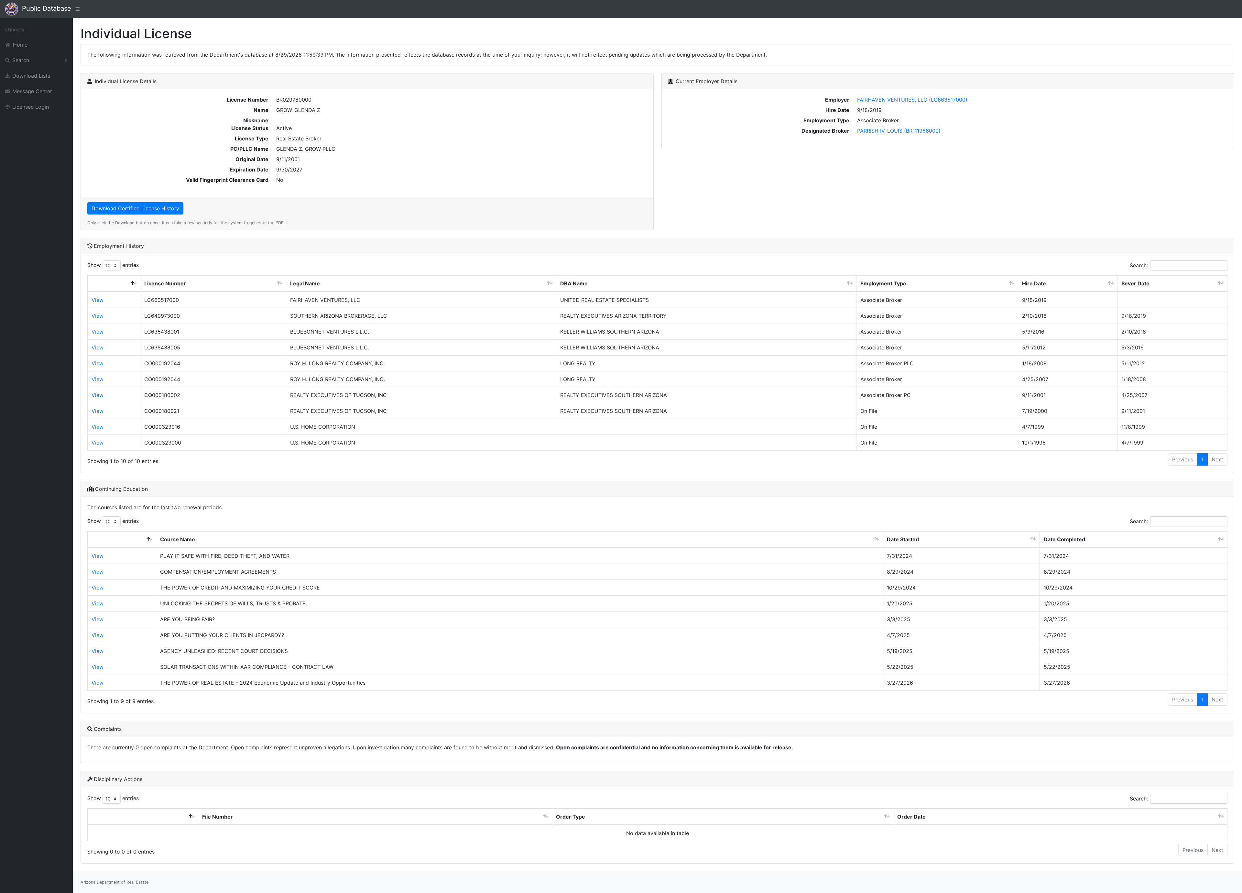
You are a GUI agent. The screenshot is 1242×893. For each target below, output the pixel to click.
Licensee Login (30, 107)
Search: (1139, 265)
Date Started (903, 539)
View (98, 300)
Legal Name (305, 283)
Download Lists (31, 75)
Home (20, 44)
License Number (165, 283)
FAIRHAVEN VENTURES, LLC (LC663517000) (912, 99)
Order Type (570, 816)
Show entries (113, 265)
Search (20, 60)
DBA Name (574, 283)
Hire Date (1034, 283)
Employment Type (883, 283)
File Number (217, 816)
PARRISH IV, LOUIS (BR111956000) (899, 130)
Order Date (911, 816)
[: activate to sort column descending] (114, 283)
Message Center (32, 91)
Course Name (177, 539)
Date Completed (1064, 539)
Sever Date (1135, 283)
